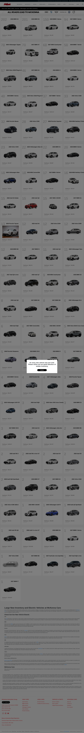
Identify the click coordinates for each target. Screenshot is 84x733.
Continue (42, 370)
